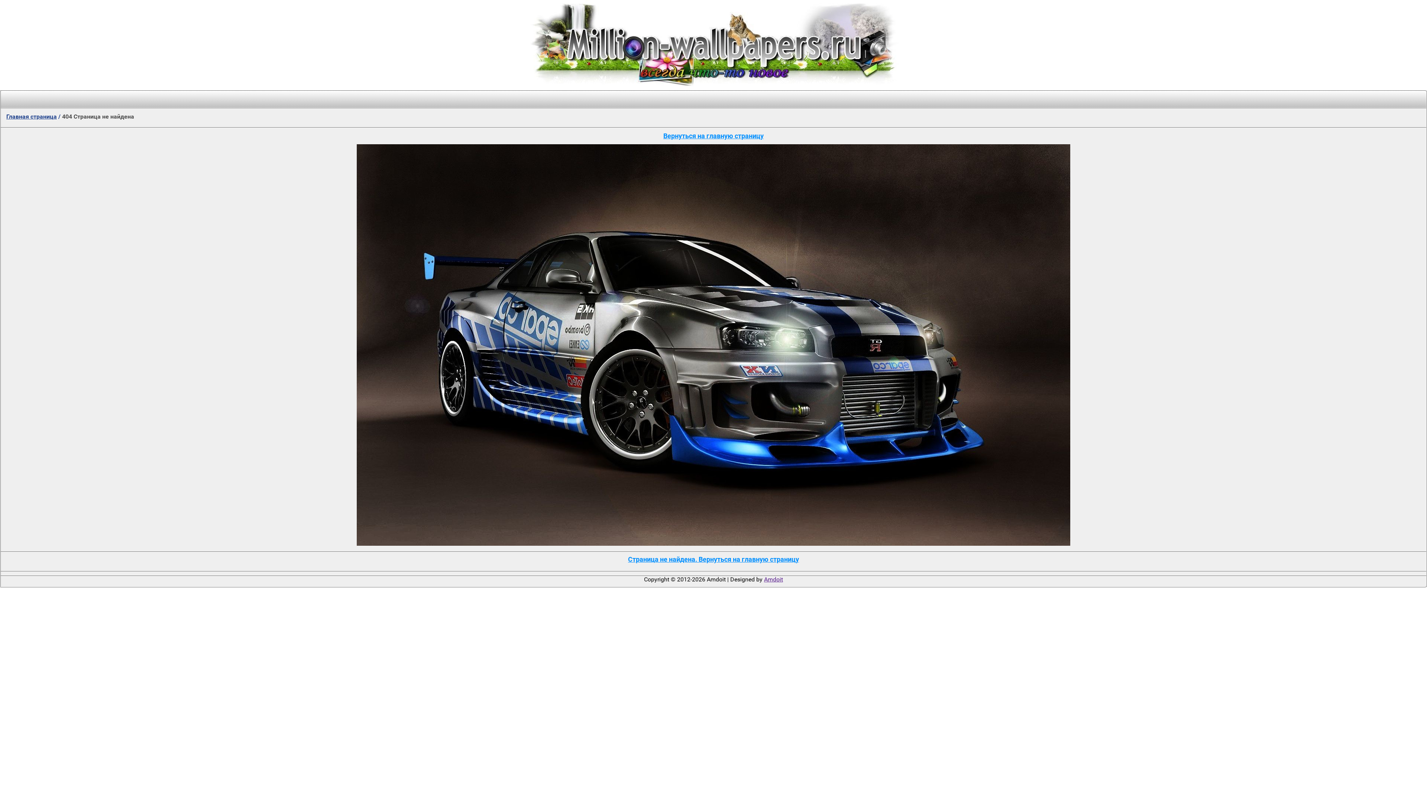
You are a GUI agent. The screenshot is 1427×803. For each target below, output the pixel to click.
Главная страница (31, 116)
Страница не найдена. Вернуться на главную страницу (713, 559)
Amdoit (773, 579)
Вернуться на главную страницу (713, 136)
